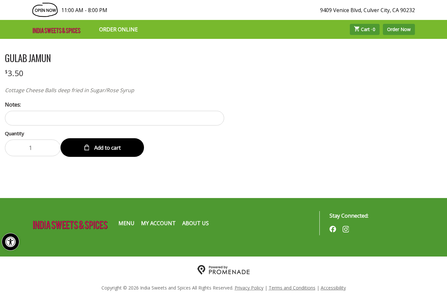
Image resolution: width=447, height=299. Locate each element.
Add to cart (107, 147)
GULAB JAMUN (28, 58)
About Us (195, 223)
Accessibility (333, 288)
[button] (10, 242)
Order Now (399, 29)
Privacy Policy (249, 288)
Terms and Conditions (292, 288)
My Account (158, 223)
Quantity (14, 133)
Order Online (118, 29)
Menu (126, 223)
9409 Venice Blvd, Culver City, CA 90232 (367, 10)
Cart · (368, 29)
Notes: (13, 104)
